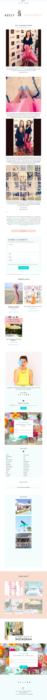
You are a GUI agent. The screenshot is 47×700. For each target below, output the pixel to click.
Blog (26, 27)
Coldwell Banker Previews (16, 217)
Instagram (19, 69)
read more (33, 310)
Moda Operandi (26, 466)
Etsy (24, 458)
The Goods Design (15, 224)
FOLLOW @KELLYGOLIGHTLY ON (23, 636)
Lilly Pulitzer (8, 464)
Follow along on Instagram (12, 204)
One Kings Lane (26, 469)
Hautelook (15, 220)
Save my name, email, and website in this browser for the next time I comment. (23, 264)
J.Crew (25, 459)
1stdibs (7, 217)
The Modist (8, 474)
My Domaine (24, 69)
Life (28, 27)
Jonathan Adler (26, 461)
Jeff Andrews (36, 224)
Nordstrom (8, 469)
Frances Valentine (9, 459)
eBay (7, 458)
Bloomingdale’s (9, 456)
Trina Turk (8, 475)
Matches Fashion (9, 466)
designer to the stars (23, 225)
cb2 (24, 456)
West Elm (25, 475)
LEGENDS (37, 68)
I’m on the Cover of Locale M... (33, 306)
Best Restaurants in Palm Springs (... (13, 340)
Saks (7, 472)
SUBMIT (23, 408)
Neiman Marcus (9, 467)
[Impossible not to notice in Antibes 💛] (14, 631)
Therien (33, 216)
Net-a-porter (26, 467)
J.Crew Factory (8, 461)
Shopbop (25, 472)
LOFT (26, 217)
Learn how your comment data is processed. (31, 274)
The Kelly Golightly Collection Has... (14, 307)
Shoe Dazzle (27, 220)
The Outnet (26, 474)
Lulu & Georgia (26, 464)
